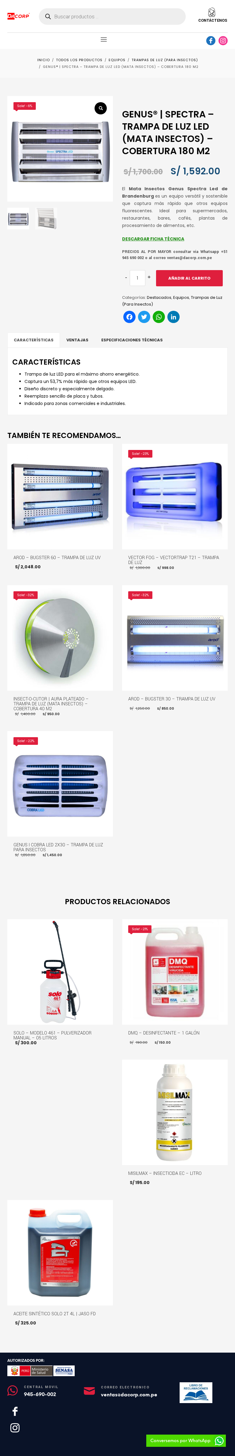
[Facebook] (210, 40)
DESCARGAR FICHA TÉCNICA (153, 239)
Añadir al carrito (189, 278)
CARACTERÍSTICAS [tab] (34, 340)
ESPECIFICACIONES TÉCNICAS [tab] (132, 340)
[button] (101, 108)
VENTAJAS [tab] (77, 340)
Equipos (181, 297)
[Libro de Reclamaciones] (196, 1392)
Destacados (159, 297)
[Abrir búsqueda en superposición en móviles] (112, 16)
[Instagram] (223, 40)
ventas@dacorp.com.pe (129, 1395)
